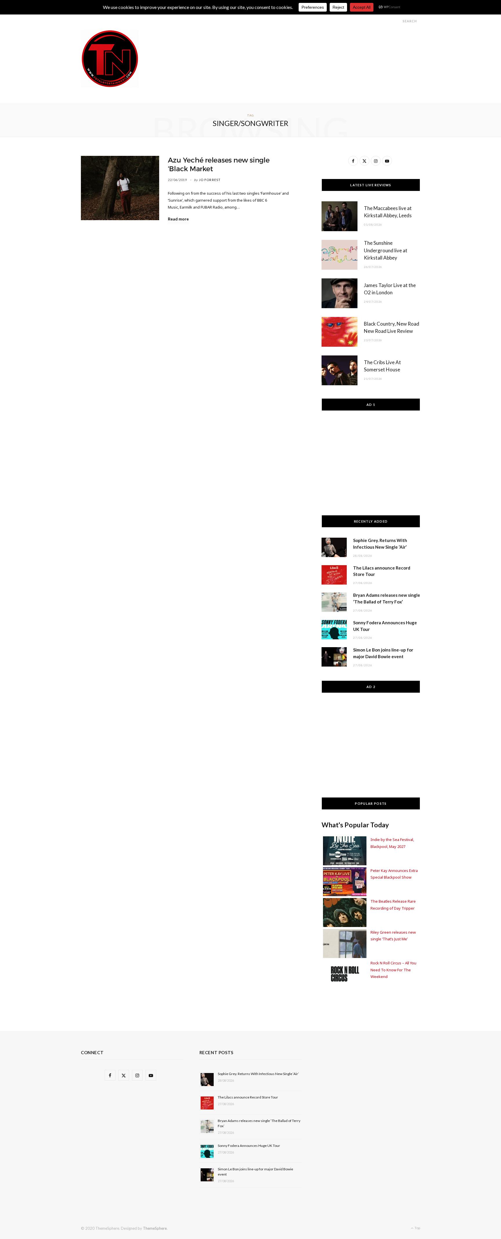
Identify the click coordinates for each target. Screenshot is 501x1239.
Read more (178, 218)
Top (417, 1228)
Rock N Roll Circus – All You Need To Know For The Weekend (393, 969)
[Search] (397, 21)
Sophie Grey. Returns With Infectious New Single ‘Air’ (258, 1074)
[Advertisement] (314, 43)
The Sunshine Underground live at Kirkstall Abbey (385, 250)
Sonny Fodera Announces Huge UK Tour (249, 1145)
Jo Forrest (210, 180)
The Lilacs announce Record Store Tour (248, 1097)
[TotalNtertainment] (110, 59)
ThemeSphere (155, 1228)
